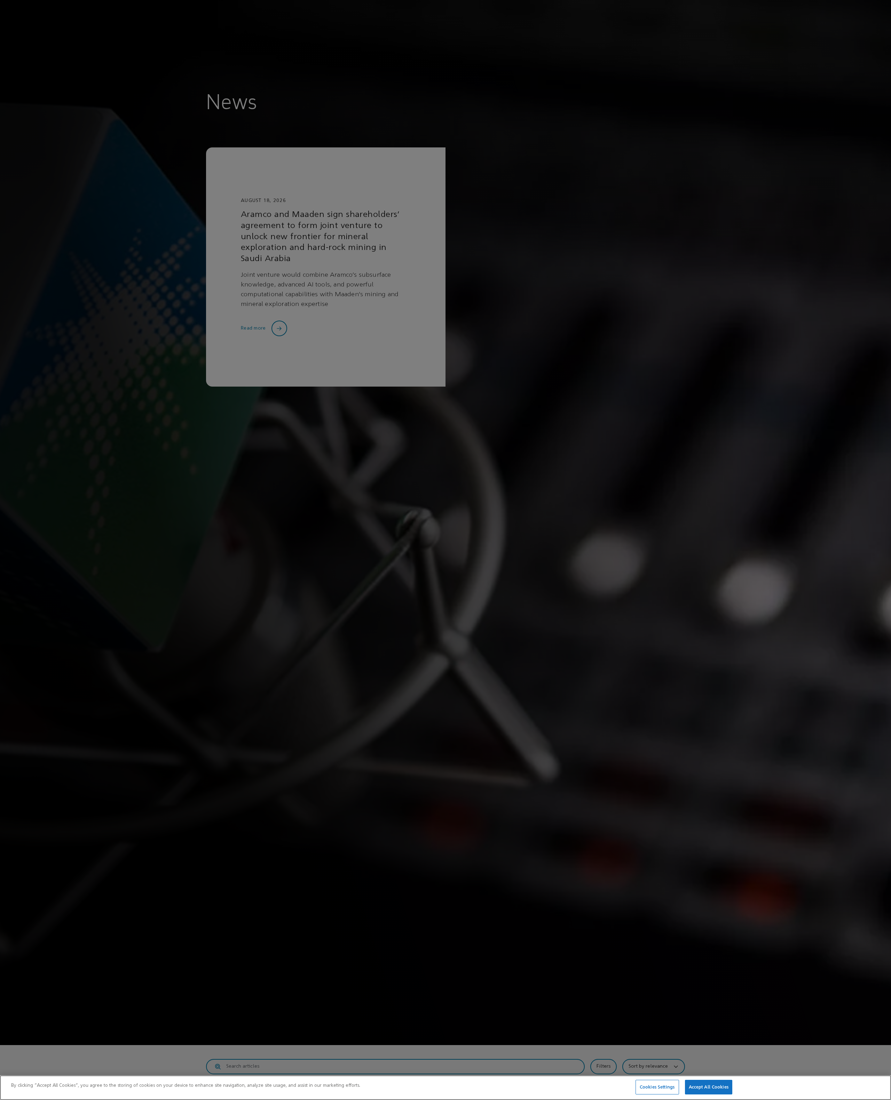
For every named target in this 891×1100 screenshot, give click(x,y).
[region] (445, 1087)
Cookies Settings (657, 1087)
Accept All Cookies (708, 1087)
